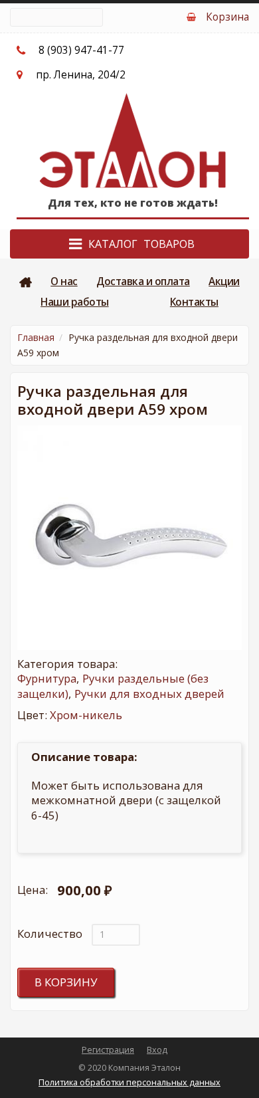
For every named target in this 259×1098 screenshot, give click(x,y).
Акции (224, 281)
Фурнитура (46, 678)
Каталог (112, 244)
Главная (26, 282)
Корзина (227, 17)
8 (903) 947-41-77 (81, 50)
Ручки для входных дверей (149, 693)
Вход (157, 1049)
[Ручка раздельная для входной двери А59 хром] (129, 537)
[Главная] (133, 140)
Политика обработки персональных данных (129, 1082)
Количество (49, 934)
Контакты (194, 302)
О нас (64, 281)
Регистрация (108, 1049)
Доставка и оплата (143, 281)
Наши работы (75, 302)
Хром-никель (86, 714)
